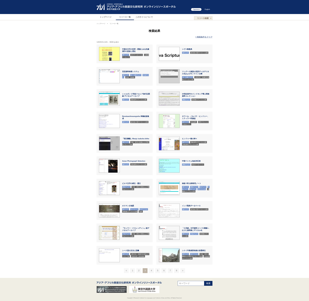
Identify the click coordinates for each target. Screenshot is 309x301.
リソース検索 (203, 18)
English (207, 9)
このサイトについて (144, 17)
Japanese (196, 9)
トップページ (105, 17)
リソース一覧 (125, 17)
